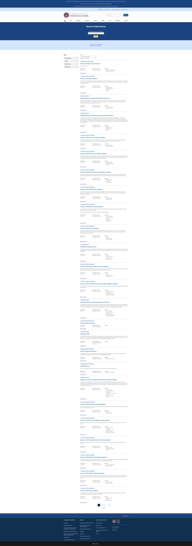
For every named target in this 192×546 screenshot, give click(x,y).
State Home (66, 537)
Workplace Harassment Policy (85, 538)
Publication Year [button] (67, 66)
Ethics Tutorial (98, 522)
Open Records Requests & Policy (85, 528)
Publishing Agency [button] (68, 58)
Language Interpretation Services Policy (86, 522)
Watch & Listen (124, 9)
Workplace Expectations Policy (85, 536)
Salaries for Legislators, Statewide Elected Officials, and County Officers (71, 534)
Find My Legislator (116, 9)
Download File (83, 73)
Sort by (81, 54)
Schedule (101, 9)
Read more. (124, 1)
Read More (110, 3)
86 (109, 505)
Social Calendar (98, 525)
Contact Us (115, 529)
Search (126, 15)
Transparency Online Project (68, 539)
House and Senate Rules (100, 527)
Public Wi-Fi (82, 533)
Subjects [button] (66, 61)
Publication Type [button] (67, 63)
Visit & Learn (108, 9)
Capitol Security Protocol (68, 525)
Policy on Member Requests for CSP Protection (102, 531)
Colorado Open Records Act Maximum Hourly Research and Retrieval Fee (70, 528)
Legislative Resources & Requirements (70, 531)
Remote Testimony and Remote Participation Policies (85, 526)
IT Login (97, 533)
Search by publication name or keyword (96, 31)
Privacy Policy (82, 531)
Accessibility (66, 522)
